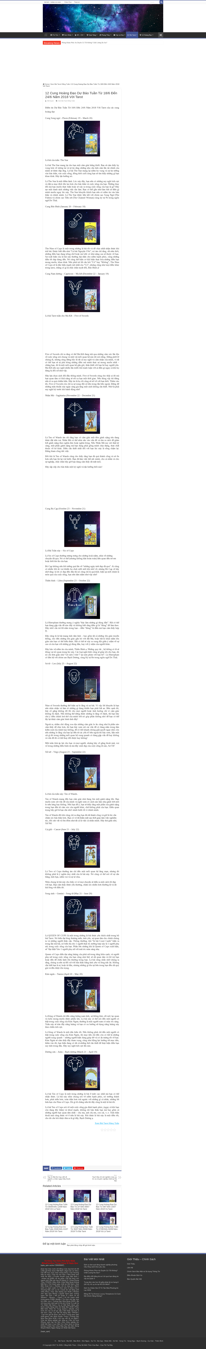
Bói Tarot (133, 35)
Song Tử (122, 1341)
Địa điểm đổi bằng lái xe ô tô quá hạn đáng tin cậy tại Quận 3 (82, 43)
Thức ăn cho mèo (58, 1274)
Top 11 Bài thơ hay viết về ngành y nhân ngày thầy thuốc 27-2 (59, 1178)
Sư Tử (93, 1341)
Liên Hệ (130, 1268)
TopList (77, 2)
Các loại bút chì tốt (71, 1269)
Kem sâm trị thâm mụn (69, 1288)
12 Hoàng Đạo (147, 35)
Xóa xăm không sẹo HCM (61, 1292)
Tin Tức (55, 35)
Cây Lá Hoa (120, 35)
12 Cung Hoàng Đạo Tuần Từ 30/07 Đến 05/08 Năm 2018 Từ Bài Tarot (82, 1229)
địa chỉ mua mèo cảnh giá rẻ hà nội (60, 1302)
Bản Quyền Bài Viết (134, 1279)
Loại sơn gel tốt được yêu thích (53, 1314)
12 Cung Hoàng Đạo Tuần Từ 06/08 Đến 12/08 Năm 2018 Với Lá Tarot (56, 1206)
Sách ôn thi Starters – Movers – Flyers (60, 1296)
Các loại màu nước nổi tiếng (52, 1269)
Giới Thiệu (131, 1264)
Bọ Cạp (100, 1341)
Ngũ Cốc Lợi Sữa (71, 1271)
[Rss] (55, 1340)
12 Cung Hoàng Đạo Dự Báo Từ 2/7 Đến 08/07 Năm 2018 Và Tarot (81, 1206)
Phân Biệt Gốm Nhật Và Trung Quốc (60, 1308)
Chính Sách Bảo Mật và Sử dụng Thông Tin (143, 1271)
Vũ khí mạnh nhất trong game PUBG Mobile (60, 1298)
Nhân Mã (107, 1341)
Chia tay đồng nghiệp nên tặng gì (54, 1320)
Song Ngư (131, 1341)
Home (46, 34)
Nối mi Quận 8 (61, 1295)
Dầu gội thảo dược (49, 1271)
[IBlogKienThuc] (103, 18)
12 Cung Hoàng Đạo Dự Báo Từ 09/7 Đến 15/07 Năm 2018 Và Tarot (106, 1206)
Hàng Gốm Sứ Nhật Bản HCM (61, 1307)
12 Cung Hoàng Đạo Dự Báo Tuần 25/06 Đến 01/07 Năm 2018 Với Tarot (56, 1229)
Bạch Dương (141, 1341)
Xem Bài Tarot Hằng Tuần (60, 84)
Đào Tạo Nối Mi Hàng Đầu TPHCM (63, 1313)
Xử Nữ (115, 1341)
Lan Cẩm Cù (58, 1324)
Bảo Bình (76, 1341)
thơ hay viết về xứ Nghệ (68, 1318)
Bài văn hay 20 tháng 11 (59, 1280)
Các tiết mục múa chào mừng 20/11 (54, 1273)
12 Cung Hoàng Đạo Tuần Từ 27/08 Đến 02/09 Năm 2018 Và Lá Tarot (107, 1229)
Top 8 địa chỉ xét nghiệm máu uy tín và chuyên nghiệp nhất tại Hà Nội (104, 1178)
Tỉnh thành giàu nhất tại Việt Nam (61, 1284)
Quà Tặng (92, 35)
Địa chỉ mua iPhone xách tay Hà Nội (60, 1321)
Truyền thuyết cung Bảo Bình (66, 1276)
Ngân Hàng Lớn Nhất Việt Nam (63, 1328)
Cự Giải (150, 1341)
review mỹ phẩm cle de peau (52, 1278)
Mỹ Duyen (50, 101)
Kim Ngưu (85, 1341)
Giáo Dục (68, 2)
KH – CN (80, 35)
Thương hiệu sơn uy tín (50, 1290)
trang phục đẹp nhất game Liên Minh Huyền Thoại (60, 1315)
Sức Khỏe (67, 35)
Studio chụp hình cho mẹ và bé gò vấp (60, 1310)
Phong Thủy (105, 35)
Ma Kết (69, 1341)
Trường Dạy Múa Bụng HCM (64, 1301)
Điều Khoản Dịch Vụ (134, 1275)
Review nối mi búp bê (64, 1286)
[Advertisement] (103, 62)
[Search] (161, 2)
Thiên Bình (159, 1341)
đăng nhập (78, 1245)
